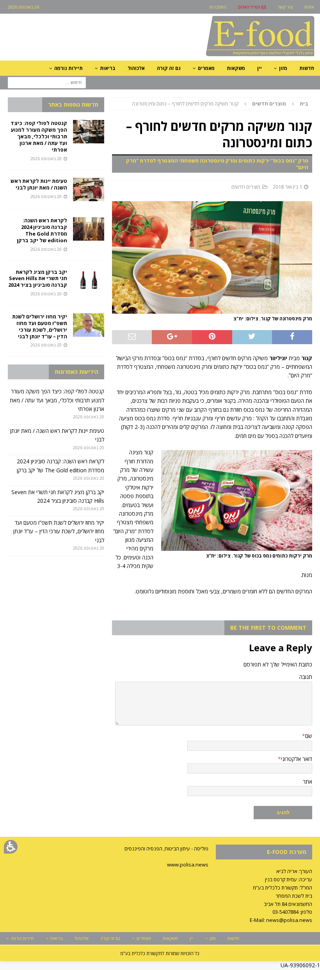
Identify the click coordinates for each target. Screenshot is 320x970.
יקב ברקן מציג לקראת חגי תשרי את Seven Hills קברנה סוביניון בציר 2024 (37, 278)
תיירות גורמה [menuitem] (68, 68)
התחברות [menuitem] (218, 7)
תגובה (305, 677)
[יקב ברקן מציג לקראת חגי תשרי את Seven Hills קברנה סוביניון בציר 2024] (88, 280)
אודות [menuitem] (309, 7)
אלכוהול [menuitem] (136, 68)
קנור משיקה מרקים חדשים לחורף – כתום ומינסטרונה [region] (220, 103)
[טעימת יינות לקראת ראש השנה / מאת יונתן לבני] (88, 189)
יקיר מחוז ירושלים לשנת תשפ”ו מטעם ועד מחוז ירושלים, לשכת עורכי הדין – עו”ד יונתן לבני (39, 326)
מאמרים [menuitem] (206, 68)
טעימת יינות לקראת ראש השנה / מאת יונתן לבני (39, 184)
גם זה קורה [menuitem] (169, 68)
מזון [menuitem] (283, 68)
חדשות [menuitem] (306, 68)
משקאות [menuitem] (236, 68)
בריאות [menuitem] (108, 68)
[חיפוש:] (47, 82)
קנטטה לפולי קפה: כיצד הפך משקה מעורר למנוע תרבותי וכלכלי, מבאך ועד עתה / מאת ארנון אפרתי (39, 136)
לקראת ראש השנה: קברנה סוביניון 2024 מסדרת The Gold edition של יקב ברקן (42, 230)
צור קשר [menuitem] (285, 7)
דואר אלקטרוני (296, 759)
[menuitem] (252, 7)
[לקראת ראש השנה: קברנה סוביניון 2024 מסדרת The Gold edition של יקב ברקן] (88, 229)
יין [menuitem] (259, 68)
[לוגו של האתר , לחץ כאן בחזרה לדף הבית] (219, 56)
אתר (307, 781)
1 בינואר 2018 (287, 186)
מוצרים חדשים (245, 186)
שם (308, 736)
